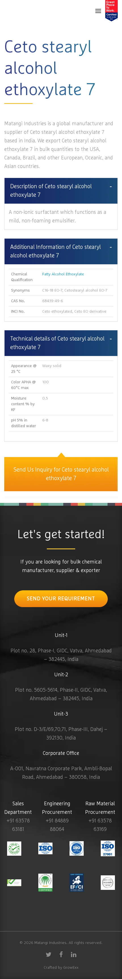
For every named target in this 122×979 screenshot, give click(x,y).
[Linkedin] (73, 954)
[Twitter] (48, 954)
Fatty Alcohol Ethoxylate (63, 274)
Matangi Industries (50, 943)
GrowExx (71, 968)
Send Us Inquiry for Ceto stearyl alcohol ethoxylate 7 (61, 474)
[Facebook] (61, 954)
